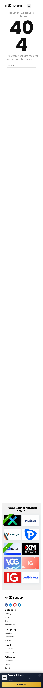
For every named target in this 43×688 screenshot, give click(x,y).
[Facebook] (6, 605)
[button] (29, 6)
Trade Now (21, 684)
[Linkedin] (19, 605)
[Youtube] (15, 605)
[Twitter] (10, 605)
